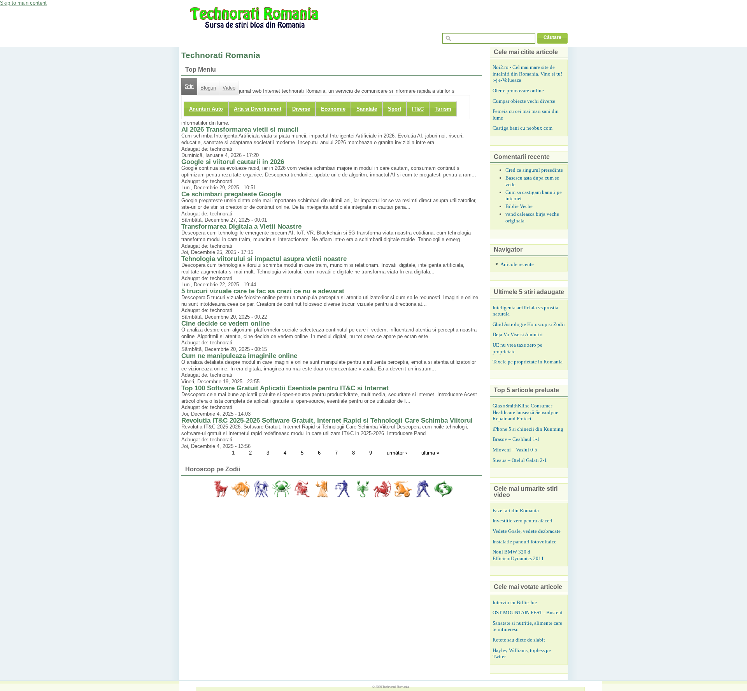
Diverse (301, 109)
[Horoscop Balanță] (342, 488)
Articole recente (517, 264)
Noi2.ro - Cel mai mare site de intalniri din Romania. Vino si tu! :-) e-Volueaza (527, 73)
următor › (397, 453)
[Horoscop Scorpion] (362, 488)
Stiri (189, 86)
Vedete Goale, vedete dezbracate (527, 531)
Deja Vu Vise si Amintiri (518, 334)
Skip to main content (23, 3)
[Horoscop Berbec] (220, 488)
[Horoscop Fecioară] (321, 488)
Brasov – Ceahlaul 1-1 (516, 439)
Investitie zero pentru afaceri (522, 521)
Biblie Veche (519, 206)
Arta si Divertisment (257, 109)
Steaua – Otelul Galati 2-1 (520, 460)
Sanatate (366, 109)
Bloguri (208, 88)
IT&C (418, 109)
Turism (443, 109)
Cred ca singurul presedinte (534, 170)
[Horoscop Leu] (301, 488)
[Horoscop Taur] (240, 488)
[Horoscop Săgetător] (382, 488)
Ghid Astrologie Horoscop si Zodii (529, 324)
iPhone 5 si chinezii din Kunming (528, 429)
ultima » (430, 453)
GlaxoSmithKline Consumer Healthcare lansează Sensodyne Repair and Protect (525, 412)
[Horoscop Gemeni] (261, 488)
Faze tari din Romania (516, 510)
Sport (394, 109)
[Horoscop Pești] (443, 488)
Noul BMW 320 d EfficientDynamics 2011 (518, 555)
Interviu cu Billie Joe (515, 602)
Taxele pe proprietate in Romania (528, 362)
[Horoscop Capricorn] (402, 488)
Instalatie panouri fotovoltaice (524, 542)
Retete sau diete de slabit (519, 640)
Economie (333, 109)
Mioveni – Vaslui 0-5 (515, 450)
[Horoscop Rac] (281, 488)
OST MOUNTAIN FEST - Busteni (528, 612)
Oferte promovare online (518, 90)
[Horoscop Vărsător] (423, 488)
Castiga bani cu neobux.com (522, 128)
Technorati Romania (395, 687)
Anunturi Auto (206, 109)
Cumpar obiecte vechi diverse (524, 101)
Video (229, 88)
